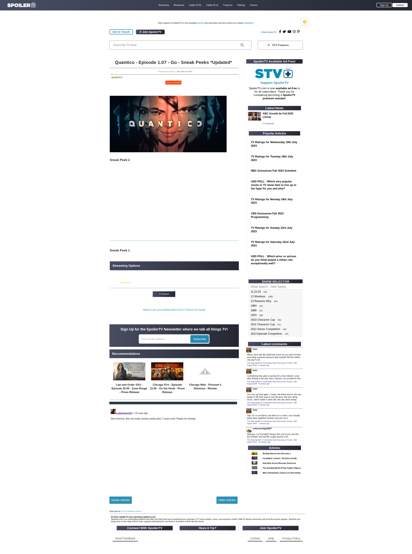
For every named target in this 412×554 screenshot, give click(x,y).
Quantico (116, 77)
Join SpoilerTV (151, 31)
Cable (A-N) (195, 5)
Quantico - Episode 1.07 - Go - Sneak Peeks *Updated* (173, 62)
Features (227, 5)
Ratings (241, 5)
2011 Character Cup (263, 324)
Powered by (115, 283)
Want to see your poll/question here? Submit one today (174, 309)
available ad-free (286, 88)
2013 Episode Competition (266, 333)
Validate (400, 5)
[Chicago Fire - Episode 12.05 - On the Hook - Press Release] (167, 381)
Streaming (163, 5)
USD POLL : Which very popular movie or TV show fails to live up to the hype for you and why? (273, 185)
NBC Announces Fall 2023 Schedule (273, 170)
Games (254, 5)
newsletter (248, 23)
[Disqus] (173, 448)
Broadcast (179, 5)
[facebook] (280, 31)
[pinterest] (298, 31)
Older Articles (227, 500)
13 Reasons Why (261, 301)
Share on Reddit (173, 82)
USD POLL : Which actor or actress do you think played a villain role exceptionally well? (273, 260)
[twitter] (284, 31)
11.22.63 (256, 291)
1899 (254, 310)
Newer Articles (120, 500)
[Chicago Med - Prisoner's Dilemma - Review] (205, 381)
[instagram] (294, 31)
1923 (254, 315)
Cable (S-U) (212, 5)
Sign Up (384, 5)
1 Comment (164, 294)
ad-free (200, 23)
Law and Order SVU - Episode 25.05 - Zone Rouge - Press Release (129, 388)
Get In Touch (121, 31)
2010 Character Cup (263, 319)
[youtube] (289, 31)
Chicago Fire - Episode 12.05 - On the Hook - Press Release (167, 388)
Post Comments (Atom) (131, 511)
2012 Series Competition (265, 329)
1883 (254, 305)
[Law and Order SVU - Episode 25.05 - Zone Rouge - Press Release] (129, 381)
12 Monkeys (258, 296)
